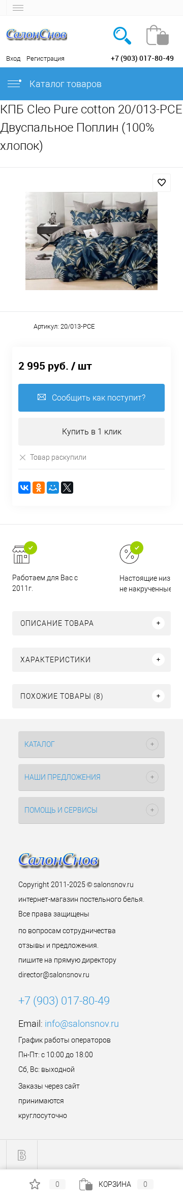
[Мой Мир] (53, 488)
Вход (13, 58)
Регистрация (45, 58)
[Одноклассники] (39, 488)
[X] (67, 488)
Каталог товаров (64, 83)
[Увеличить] (91, 241)
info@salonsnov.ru (82, 1023)
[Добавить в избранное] (161, 183)
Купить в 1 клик (91, 431)
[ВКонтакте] (24, 488)
